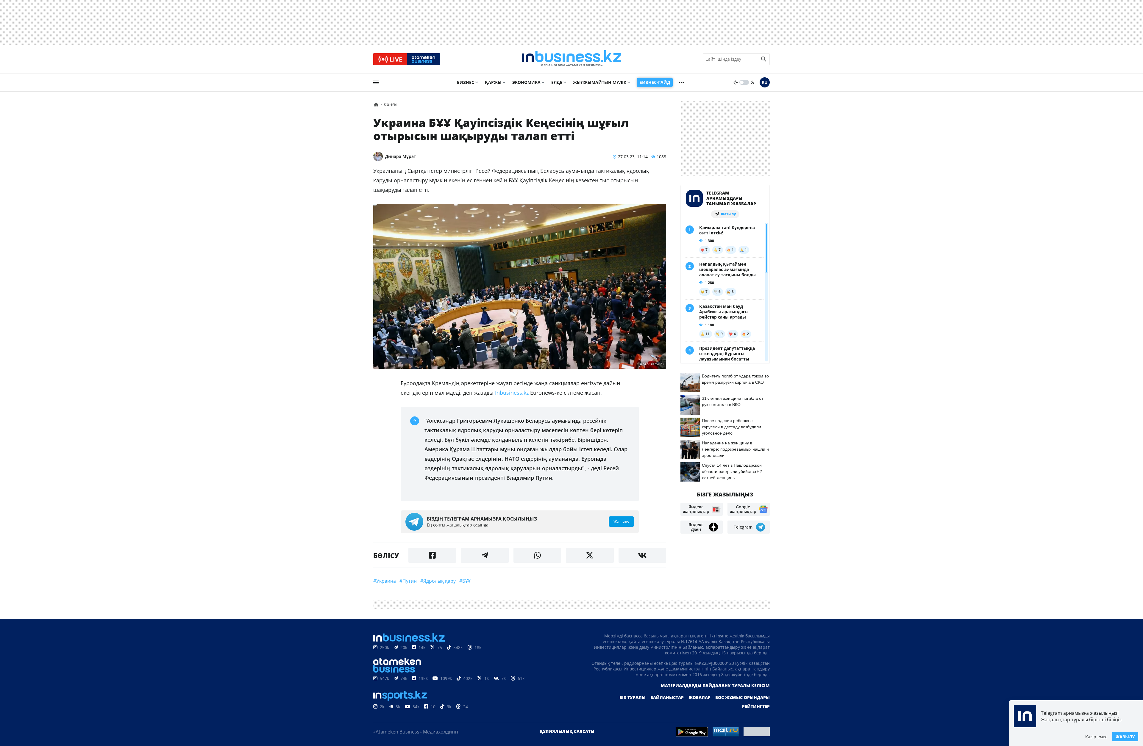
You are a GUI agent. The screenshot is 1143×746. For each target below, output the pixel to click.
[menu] (376, 82)
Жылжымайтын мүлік (599, 82)
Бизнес (465, 82)
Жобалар (699, 697)
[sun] (735, 82)
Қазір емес (1096, 736)
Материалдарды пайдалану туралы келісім (715, 685)
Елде (556, 82)
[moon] (752, 82)
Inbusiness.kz (512, 392)
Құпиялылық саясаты (567, 731)
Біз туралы (632, 697)
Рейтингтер (756, 706)
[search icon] (764, 59)
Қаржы (493, 82)
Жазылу (1125, 736)
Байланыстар (667, 697)
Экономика (526, 82)
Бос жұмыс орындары (742, 697)
